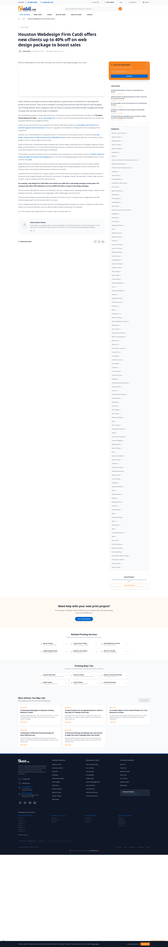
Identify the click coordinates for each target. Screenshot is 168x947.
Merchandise (116, 525)
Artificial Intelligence (118, 290)
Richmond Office (27, 793)
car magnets (116, 356)
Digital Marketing (118, 191)
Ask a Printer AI (90, 785)
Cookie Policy (140, 847)
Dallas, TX (20, 820)
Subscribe (129, 76)
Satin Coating (116, 271)
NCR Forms (55, 785)
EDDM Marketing (117, 252)
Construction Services (119, 348)
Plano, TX (20, 825)
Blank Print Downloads (119, 337)
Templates (115, 171)
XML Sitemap (33, 841)
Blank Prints (116, 340)
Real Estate (116, 194)
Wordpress (116, 217)
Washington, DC (122, 821)
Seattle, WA (88, 821)
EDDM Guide (90, 778)
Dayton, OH (121, 825)
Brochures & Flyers (57, 768)
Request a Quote (125, 771)
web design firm (49, 118)
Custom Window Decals (119, 394)
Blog (121, 2)
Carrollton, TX (21, 827)
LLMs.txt (43, 841)
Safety (114, 433)
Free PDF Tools (90, 789)
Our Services (123, 778)
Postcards (55, 771)
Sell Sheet (115, 463)
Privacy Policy (118, 847)
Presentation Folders (118, 559)
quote (30, 160)
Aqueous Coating (117, 264)
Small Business (117, 256)
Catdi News (116, 221)
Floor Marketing (117, 552)
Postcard (115, 241)
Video (114, 536)
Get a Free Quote (129, 585)
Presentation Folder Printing (121, 556)
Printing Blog (90, 775)
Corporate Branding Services (121, 383)
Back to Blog (24, 27)
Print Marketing (117, 179)
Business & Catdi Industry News (122, 210)
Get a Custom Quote (84, 619)
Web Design (55, 799)
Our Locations (90, 768)
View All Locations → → (24, 835)
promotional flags (118, 517)
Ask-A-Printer (116, 329)
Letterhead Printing (118, 471)
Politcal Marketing (118, 486)
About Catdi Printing (92, 764)
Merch (114, 521)
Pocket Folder (116, 275)
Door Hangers (116, 410)
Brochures (115, 306)
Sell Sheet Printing (118, 467)
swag (114, 529)
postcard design (117, 148)
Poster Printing (117, 144)
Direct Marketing (117, 544)
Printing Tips (116, 314)
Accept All (145, 944)
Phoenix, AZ (88, 818)
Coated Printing (117, 267)
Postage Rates (116, 202)
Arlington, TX (21, 823)
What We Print (25, 14)
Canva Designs (117, 509)
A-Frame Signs (117, 279)
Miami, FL (120, 818)
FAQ (114, 452)
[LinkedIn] (35, 803)
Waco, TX (54, 821)
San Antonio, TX (55, 820)
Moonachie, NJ (121, 823)
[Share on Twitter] (99, 241)
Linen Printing (117, 479)
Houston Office (26, 787)
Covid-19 (115, 390)
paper (114, 310)
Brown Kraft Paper (118, 417)
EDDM (115, 156)
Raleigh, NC (121, 820)
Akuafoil (115, 294)
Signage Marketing (118, 225)
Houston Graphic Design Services (122, 168)
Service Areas (90, 771)
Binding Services (117, 502)
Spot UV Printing (117, 248)
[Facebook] (20, 803)
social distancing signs (119, 436)
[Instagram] (30, 803)
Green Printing (117, 448)
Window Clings (117, 563)
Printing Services (118, 302)
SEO (114, 229)
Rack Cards (116, 540)
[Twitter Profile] (34, 230)
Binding (115, 498)
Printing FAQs (117, 198)
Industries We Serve (92, 796)
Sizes (114, 287)
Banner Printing (117, 317)
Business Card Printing (119, 133)
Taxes (114, 490)
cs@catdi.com (26, 783)
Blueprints (115, 344)
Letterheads (116, 325)
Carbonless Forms (118, 360)
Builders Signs (117, 567)
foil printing (116, 413)
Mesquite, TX (21, 831)
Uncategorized (117, 260)
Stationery (115, 483)
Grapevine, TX (21, 829)
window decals (117, 398)
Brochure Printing (118, 548)
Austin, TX (54, 818)
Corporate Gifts (117, 387)
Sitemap (148, 847)
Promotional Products (119, 429)
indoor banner (117, 460)
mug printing (116, 175)
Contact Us (123, 768)
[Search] (120, 8)
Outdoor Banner (117, 494)
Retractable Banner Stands (120, 321)
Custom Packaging (118, 440)
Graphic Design (56, 796)
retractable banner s (118, 533)
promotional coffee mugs (120, 183)
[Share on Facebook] (95, 241)
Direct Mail (38, 14)
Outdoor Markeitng (118, 283)
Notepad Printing (117, 298)
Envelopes (115, 367)
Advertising (116, 206)
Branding (115, 379)
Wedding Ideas (117, 444)
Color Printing (116, 371)
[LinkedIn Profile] (31, 230)
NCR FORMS (116, 363)
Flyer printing (116, 425)
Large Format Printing (119, 333)
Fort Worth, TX (21, 821)
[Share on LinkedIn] (103, 241)
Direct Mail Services (92, 792)
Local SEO (115, 406)
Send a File (123, 775)
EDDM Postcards (117, 233)
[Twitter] (25, 803)
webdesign (116, 214)
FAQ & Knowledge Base (93, 782)
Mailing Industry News (119, 164)
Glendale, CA (88, 820)
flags (114, 513)
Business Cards (117, 137)
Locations (115, 506)
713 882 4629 (26, 779)
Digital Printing (56, 792)
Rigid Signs (116, 402)
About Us (122, 764)
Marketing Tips (117, 141)
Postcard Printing (117, 244)
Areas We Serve (76, 14)
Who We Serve (61, 14)
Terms (125, 847)
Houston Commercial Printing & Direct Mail (125, 160)
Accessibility (132, 847)
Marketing (116, 152)
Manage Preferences (133, 944)
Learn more (95, 944)
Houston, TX (21, 818)
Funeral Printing (117, 375)
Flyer (114, 421)
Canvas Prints (116, 352)
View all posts (144, 700)
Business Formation (118, 456)
